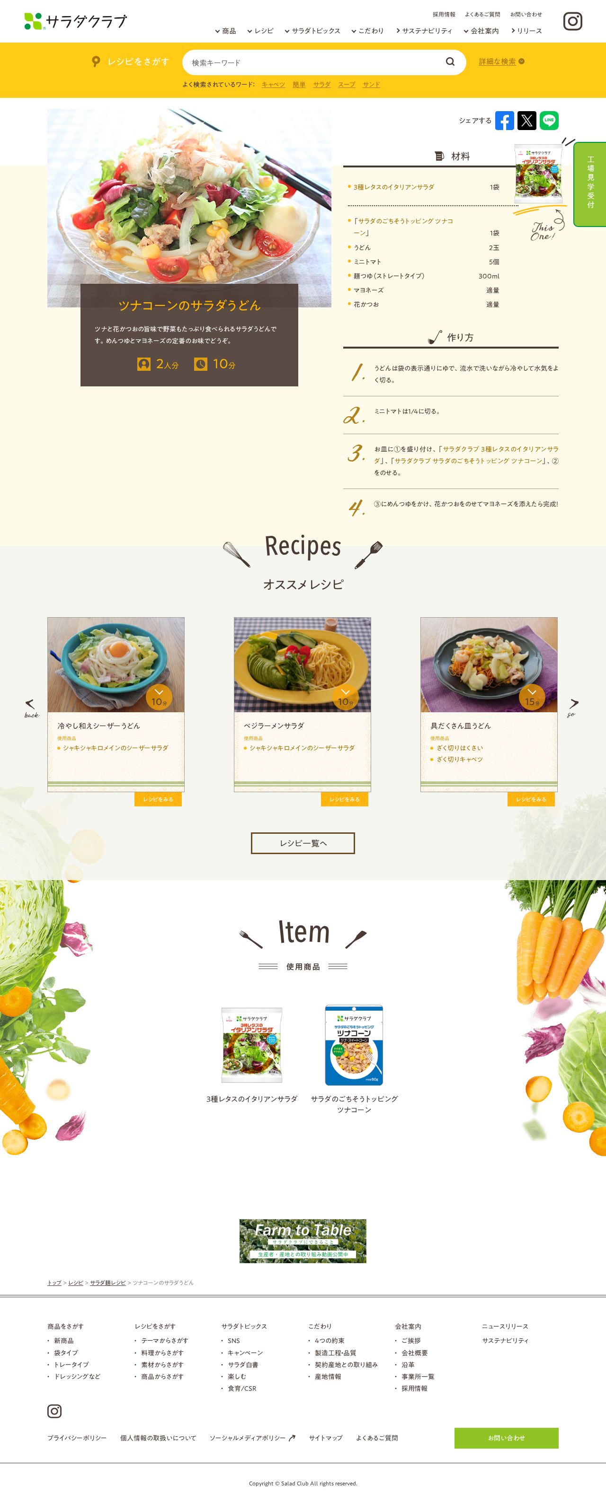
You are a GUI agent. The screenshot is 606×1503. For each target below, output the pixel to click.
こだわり (371, 31)
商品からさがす (162, 1376)
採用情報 (444, 14)
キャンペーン (245, 1353)
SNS (234, 1340)
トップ (54, 1282)
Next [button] (572, 708)
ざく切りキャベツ (137, 759)
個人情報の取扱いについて (158, 1438)
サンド (371, 84)
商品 (229, 31)
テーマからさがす (164, 1340)
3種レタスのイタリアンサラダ (394, 187)
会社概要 (414, 1353)
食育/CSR (242, 1388)
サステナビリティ (427, 31)
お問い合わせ (526, 14)
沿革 (408, 1365)
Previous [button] (32, 708)
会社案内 (485, 31)
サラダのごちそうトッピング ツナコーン (354, 1104)
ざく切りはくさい (137, 748)
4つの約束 (330, 1340)
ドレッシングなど (77, 1376)
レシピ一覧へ (303, 843)
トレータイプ (71, 1365)
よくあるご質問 (482, 14)
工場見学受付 (591, 181)
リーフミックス (319, 748)
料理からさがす (162, 1353)
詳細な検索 (497, 61)
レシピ (264, 31)
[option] (166, 708)
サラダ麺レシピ (108, 1282)
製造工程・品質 (335, 1353)
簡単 (299, 84)
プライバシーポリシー (77, 1438)
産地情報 (328, 1376)
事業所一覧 (418, 1376)
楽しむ (237, 1376)
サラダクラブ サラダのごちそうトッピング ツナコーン (468, 461)
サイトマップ (326, 1438)
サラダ (322, 84)
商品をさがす (65, 1326)
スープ (347, 84)
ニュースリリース (505, 1326)
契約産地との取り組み (346, 1365)
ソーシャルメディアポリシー (248, 1438)
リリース (529, 31)
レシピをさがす (155, 1326)
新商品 (64, 1340)
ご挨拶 (411, 1340)
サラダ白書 (243, 1365)
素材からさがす (162, 1365)
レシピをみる (209, 799)
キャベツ (273, 84)
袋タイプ (66, 1353)
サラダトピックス (316, 31)
